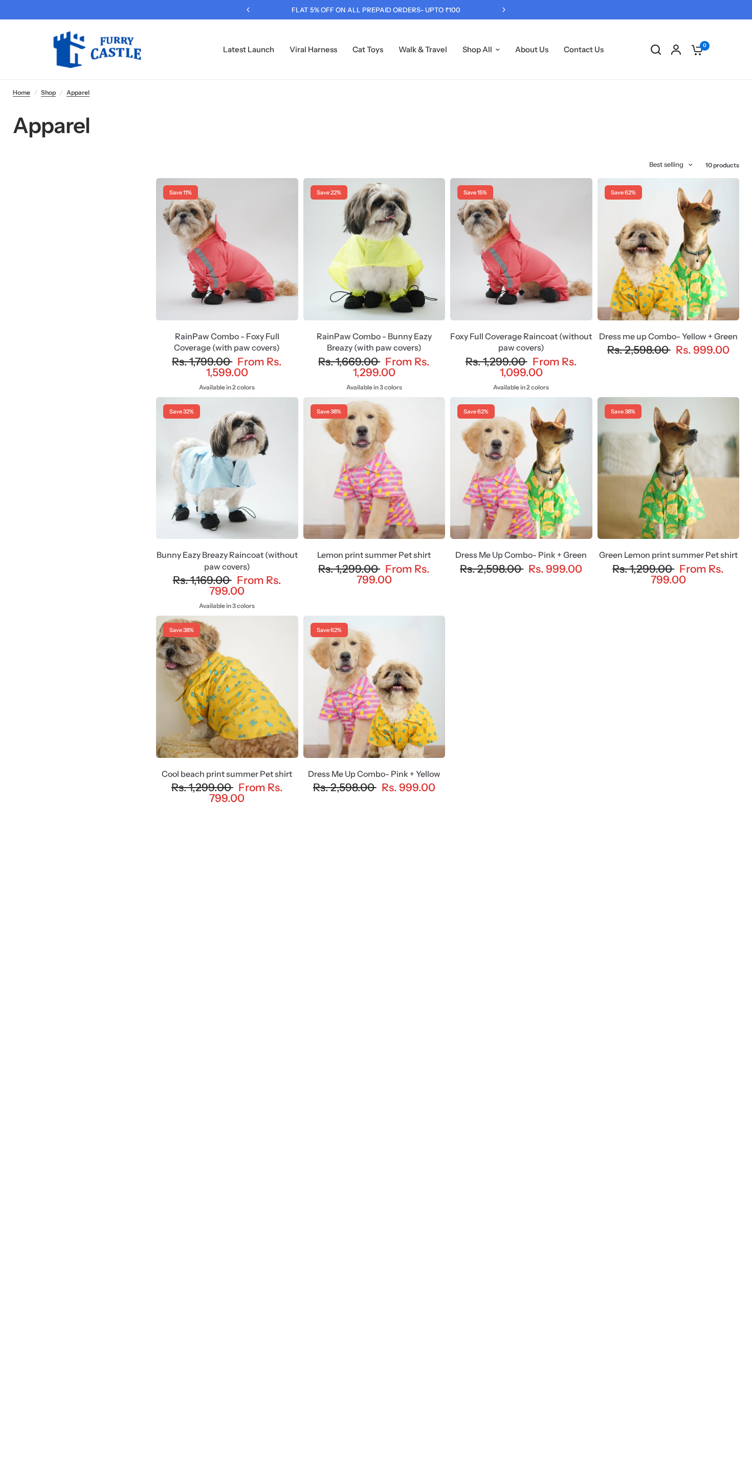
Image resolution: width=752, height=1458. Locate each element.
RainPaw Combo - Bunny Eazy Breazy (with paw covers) (374, 342)
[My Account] (676, 49)
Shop (48, 92)
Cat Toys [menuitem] (367, 49)
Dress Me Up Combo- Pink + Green (521, 555)
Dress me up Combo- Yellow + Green (668, 336)
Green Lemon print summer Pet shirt (668, 555)
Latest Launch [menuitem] (248, 49)
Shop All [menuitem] (477, 49)
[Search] (656, 49)
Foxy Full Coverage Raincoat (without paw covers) (521, 342)
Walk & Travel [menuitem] (423, 49)
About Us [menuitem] (531, 49)
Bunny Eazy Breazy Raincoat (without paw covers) (227, 560)
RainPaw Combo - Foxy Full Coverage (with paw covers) (227, 342)
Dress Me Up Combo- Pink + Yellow (374, 774)
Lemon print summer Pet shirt (374, 555)
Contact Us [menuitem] (584, 49)
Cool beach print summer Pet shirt (227, 774)
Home (21, 92)
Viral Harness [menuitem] (313, 49)
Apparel (78, 92)
